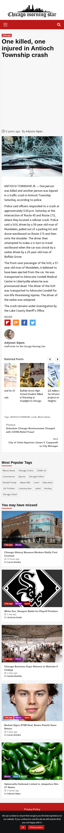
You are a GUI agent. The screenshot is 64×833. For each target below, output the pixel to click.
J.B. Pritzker (9, 488)
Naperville (25, 482)
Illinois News (44, 416)
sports (21, 476)
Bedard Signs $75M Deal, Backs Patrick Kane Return (30, 727)
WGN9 (8, 317)
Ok (23, 827)
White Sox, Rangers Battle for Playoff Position (31, 611)
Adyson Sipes (34, 131)
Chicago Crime (26, 470)
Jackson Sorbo (14, 617)
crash (34, 416)
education (48, 482)
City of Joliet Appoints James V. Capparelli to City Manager (33, 442)
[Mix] (16, 323)
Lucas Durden (14, 562)
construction (25, 488)
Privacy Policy (32, 809)
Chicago (7, 35)
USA (15, 776)
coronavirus (9, 476)
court (36, 482)
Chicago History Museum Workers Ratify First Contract (30, 554)
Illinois (18, 545)
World (23, 776)
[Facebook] (24, 323)
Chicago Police (36, 476)
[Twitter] (33, 323)
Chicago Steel (10, 494)
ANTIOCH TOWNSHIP (20, 416)
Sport (27, 604)
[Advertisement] (32, 94)
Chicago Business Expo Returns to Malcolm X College (31, 668)
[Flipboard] (8, 323)
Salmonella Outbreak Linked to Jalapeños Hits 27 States (31, 786)
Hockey (48, 488)
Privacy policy (36, 827)
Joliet (38, 488)
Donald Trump (10, 482)
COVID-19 (41, 470)
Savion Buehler (14, 676)
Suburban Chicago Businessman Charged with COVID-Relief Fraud (30, 428)
